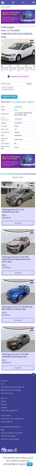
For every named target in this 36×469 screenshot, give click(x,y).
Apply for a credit (9, 97)
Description (5, 102)
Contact (4, 404)
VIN (2, 44)
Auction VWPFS (5, 7)
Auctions (4, 381)
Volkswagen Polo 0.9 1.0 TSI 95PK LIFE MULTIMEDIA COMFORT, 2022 (17, 308)
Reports (31, 102)
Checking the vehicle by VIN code (13, 387)
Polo (15, 110)
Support (4, 407)
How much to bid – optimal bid (12, 419)
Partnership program (8, 436)
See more (18, 223)
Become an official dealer (10, 439)
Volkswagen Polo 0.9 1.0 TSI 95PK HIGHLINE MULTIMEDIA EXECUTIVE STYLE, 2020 (16, 259)
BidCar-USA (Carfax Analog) (11, 390)
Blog (2, 430)
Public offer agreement (9, 410)
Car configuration (19, 102)
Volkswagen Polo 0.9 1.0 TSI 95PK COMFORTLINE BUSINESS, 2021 (15, 355)
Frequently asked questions (11, 427)
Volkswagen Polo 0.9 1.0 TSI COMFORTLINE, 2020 (13, 210)
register (10, 87)
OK (30, 464)
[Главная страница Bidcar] (2, 2)
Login (3, 87)
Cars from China (7, 393)
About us (4, 398)
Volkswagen (18, 107)
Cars (2, 384)
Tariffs (3, 401)
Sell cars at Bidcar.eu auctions (12, 433)
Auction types (6, 415)
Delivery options (7, 422)
